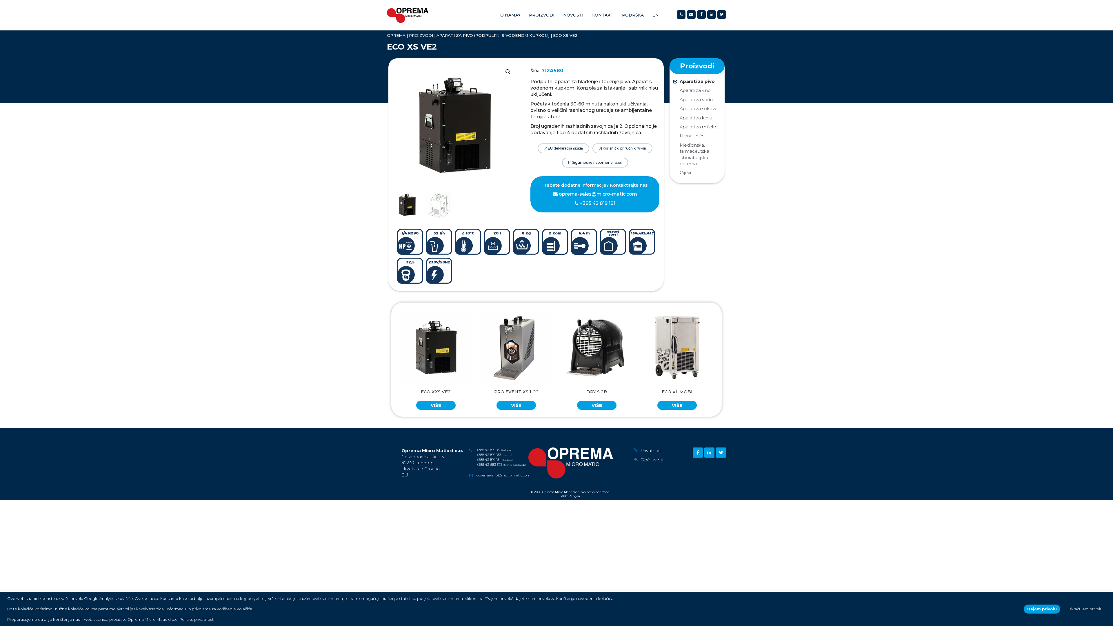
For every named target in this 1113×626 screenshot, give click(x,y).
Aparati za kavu (696, 118)
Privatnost (651, 450)
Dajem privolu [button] (1042, 609)
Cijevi (685, 172)
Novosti (573, 15)
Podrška (633, 15)
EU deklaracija (565, 148)
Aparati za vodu (696, 99)
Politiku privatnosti (196, 619)
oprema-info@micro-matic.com (503, 475)
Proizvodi (541, 15)
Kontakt (602, 15)
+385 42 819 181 (597, 203)
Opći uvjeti (652, 460)
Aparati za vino (695, 90)
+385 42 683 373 (489, 464)
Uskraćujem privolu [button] (1084, 609)
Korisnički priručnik (624, 148)
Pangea (574, 496)
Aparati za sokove (699, 108)
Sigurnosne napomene (596, 162)
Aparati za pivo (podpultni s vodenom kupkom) (493, 35)
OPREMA (396, 35)
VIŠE (436, 405)
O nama (510, 15)
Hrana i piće (692, 136)
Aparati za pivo (697, 81)
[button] (508, 72)
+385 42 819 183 (489, 454)
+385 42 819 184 (489, 459)
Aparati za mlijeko (699, 127)
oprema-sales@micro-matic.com (598, 194)
